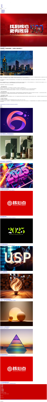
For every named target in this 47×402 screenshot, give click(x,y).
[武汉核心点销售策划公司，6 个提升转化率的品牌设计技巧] (16, 132)
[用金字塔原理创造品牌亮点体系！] (16, 353)
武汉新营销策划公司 (8, 104)
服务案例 (2, 385)
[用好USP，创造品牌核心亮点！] (16, 270)
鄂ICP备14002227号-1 (14, 399)
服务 (1, 5)
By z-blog (11, 399)
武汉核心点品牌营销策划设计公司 (6, 399)
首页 (1, 4)
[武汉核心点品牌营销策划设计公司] (10, 2)
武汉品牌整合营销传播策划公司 (3, 104)
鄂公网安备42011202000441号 (19, 399)
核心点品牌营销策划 (16, 104)
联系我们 (2, 7)
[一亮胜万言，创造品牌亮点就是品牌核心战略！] (16, 298)
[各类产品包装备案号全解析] (16, 215)
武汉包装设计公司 (3, 11)
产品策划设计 (2, 389)
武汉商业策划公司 (12, 104)
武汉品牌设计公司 (3, 10)
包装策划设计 (2, 390)
